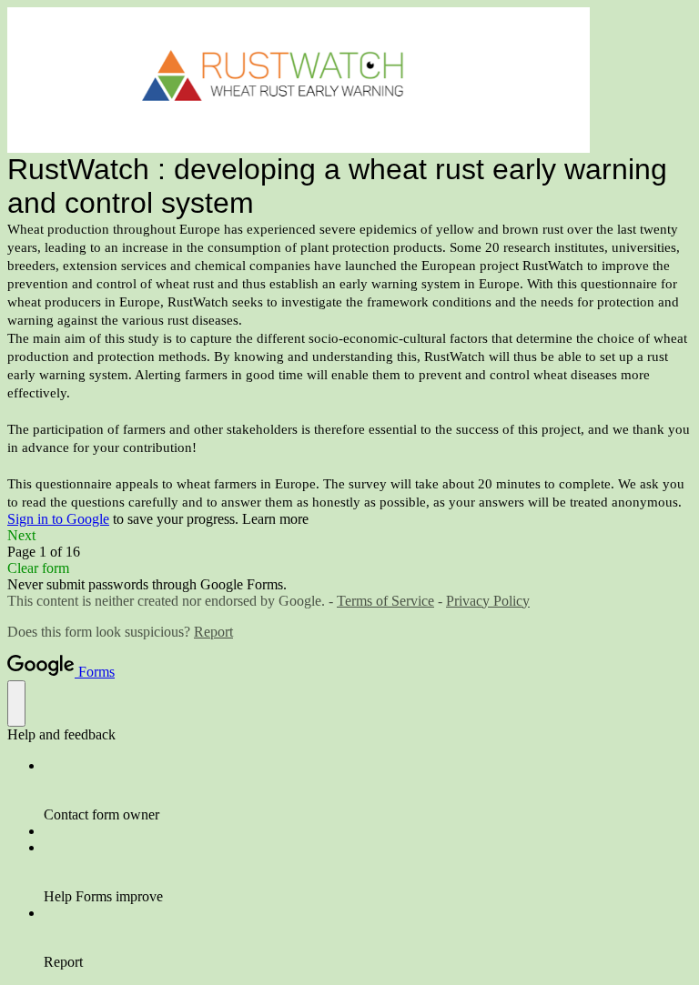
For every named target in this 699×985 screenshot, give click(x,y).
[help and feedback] (16, 703)
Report (213, 631)
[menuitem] (368, 790)
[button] (349, 536)
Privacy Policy (488, 600)
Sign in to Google (58, 519)
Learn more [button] (275, 519)
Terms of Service (385, 600)
